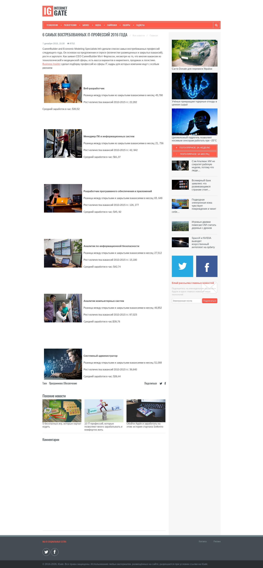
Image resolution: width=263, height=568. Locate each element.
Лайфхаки (112, 25)
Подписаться (209, 301)
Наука (98, 25)
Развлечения (70, 25)
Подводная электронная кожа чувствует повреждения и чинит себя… (194, 205)
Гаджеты (140, 25)
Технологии (52, 25)
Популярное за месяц (194, 154)
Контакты (203, 541)
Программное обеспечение (63, 383)
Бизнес (85, 25)
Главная (154, 35)
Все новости (139, 35)
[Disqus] (104, 483)
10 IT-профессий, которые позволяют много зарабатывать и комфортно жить (103, 426)
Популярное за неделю (194, 147)
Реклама (217, 541)
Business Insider (51, 64)
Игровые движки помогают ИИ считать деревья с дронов (204, 225)
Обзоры (126, 25)
